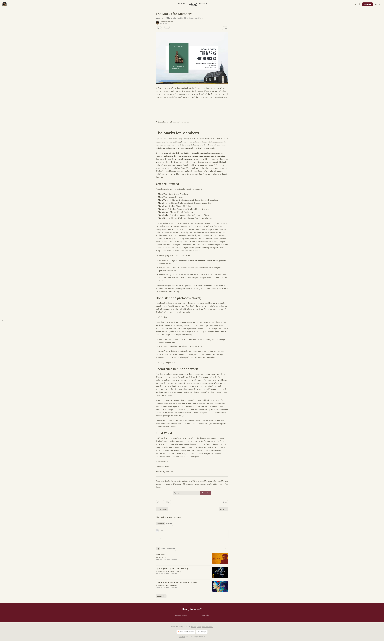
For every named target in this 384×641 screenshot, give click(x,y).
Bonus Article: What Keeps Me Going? (169, 571)
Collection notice (207, 627)
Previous (163, 509)
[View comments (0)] (165, 28)
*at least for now (161, 557)
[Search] (355, 4)
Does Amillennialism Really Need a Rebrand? (177, 582)
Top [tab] (158, 549)
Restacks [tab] (169, 524)
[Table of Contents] (2, 320)
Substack (182, 637)
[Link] (152, 132)
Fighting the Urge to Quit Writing (172, 568)
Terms (199, 627)
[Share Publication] (359, 4)
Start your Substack (187, 632)
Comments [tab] (160, 524)
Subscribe (367, 4)
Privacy (193, 627)
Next (222, 509)
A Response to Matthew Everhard (167, 585)
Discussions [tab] (171, 549)
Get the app (202, 632)
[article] (192, 558)
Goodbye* (160, 554)
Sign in (377, 4)
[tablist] (164, 524)
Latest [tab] (163, 549)
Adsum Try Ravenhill (167, 21)
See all (159, 596)
